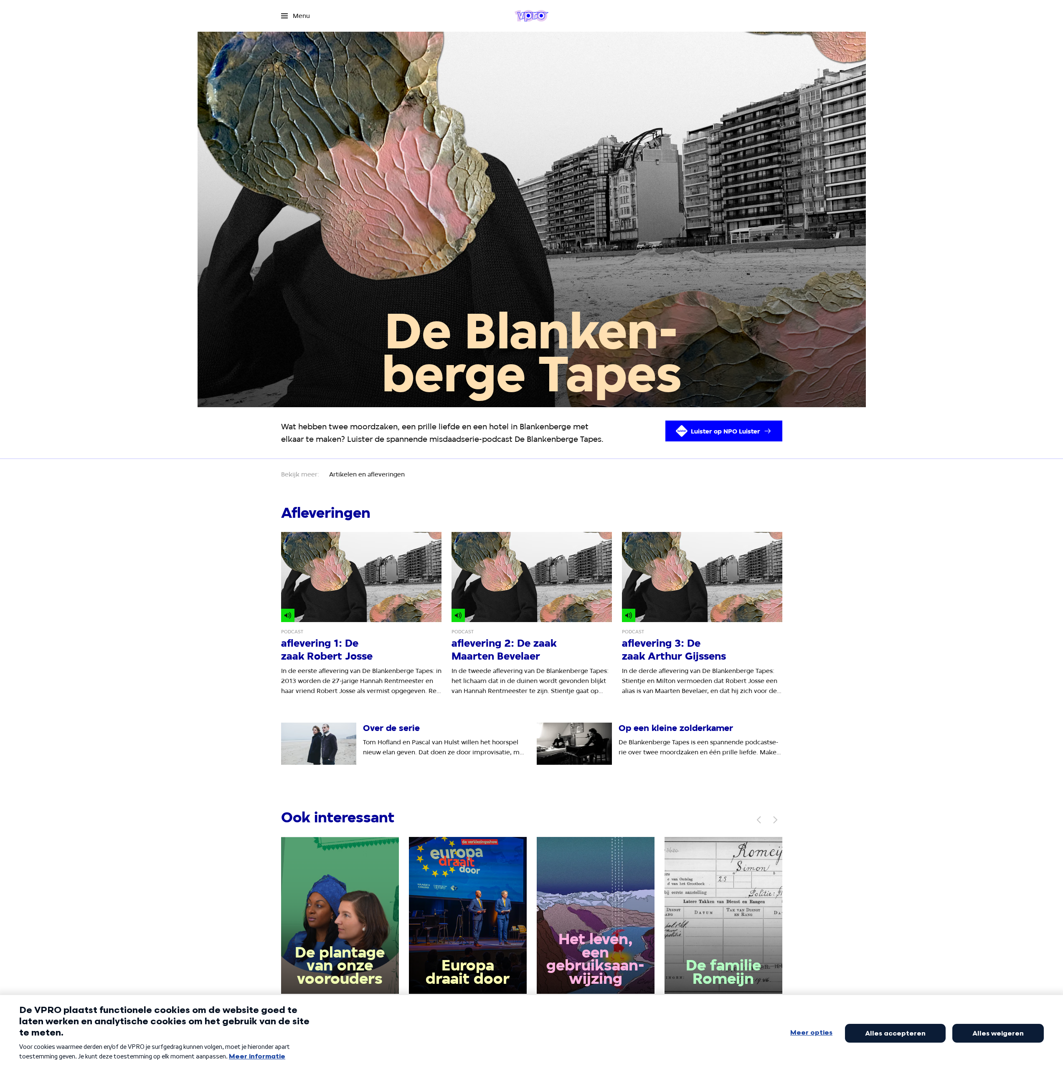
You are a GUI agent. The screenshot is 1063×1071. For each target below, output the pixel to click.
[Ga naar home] (531, 16)
